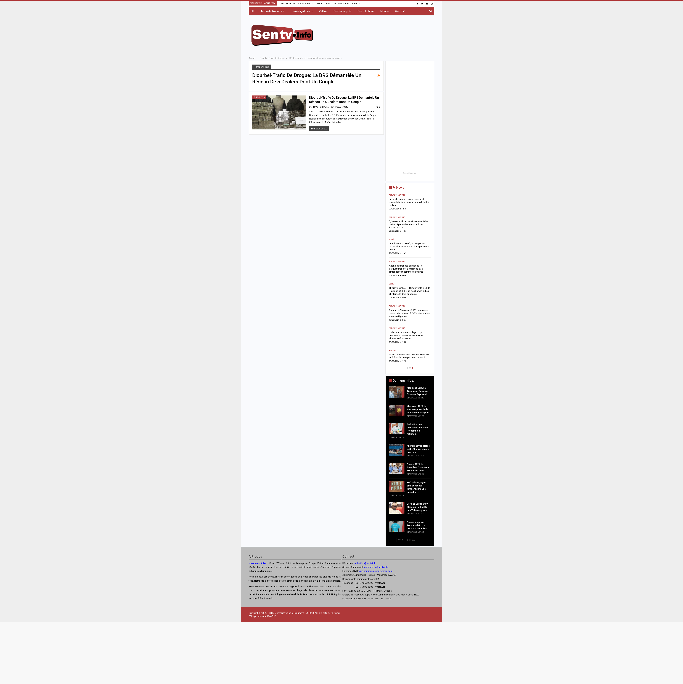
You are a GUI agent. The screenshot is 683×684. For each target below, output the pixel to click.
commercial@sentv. (374, 567)
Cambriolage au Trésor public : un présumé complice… (418, 525)
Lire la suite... (319, 128)
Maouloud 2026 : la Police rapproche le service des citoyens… (419, 409)
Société (392, 239)
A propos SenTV (305, 3)
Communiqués (342, 11)
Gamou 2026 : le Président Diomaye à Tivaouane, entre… (418, 467)
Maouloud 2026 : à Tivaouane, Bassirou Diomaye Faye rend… (418, 391)
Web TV (400, 11)
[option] (410, 279)
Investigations (301, 11)
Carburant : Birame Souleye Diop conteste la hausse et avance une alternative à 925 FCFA (406, 335)
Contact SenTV (323, 3)
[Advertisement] (377, 34)
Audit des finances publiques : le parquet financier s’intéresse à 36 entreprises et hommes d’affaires (406, 268)
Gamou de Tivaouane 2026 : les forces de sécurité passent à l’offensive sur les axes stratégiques (409, 313)
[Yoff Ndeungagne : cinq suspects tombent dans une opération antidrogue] (396, 486)
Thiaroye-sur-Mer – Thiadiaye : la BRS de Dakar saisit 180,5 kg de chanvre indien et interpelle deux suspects (409, 291)
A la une (392, 350)
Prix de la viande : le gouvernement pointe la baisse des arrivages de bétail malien (409, 202)
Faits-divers (259, 97)
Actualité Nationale (272, 11)
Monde (384, 11)
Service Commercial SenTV (346, 3)
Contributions (366, 11)
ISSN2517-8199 (287, 3)
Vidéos (323, 11)
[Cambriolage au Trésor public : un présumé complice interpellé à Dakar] (396, 526)
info (386, 567)
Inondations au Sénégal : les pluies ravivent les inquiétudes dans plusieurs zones (409, 246)
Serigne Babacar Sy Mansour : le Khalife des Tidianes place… (418, 507)
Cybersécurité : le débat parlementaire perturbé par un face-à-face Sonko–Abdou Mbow (408, 224)
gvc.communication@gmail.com (376, 571)
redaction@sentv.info (365, 563)
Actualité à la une (397, 195)
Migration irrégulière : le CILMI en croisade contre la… (418, 449)
